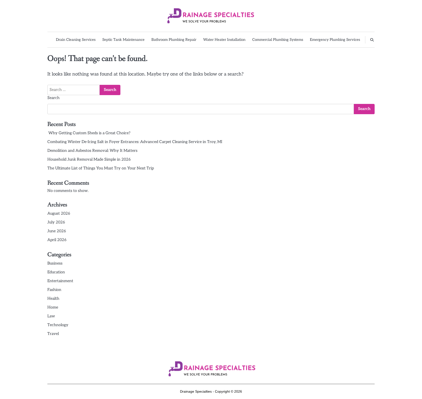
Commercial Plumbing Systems (277, 39)
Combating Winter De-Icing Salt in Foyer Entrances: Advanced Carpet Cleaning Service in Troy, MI (134, 142)
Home (52, 307)
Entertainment (60, 281)
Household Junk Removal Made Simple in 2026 (89, 159)
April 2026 (56, 240)
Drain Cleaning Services (75, 39)
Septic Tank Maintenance (123, 39)
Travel (53, 334)
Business (55, 263)
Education (56, 272)
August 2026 (58, 213)
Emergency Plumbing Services (335, 39)
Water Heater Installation (224, 39)
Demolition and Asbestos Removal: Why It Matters (92, 150)
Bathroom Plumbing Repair (173, 39)
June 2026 (56, 231)
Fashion (54, 290)
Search (53, 98)
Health (53, 298)
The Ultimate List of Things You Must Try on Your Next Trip (100, 168)
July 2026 (56, 222)
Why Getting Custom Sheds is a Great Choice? (88, 133)
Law (51, 316)
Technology (57, 325)
